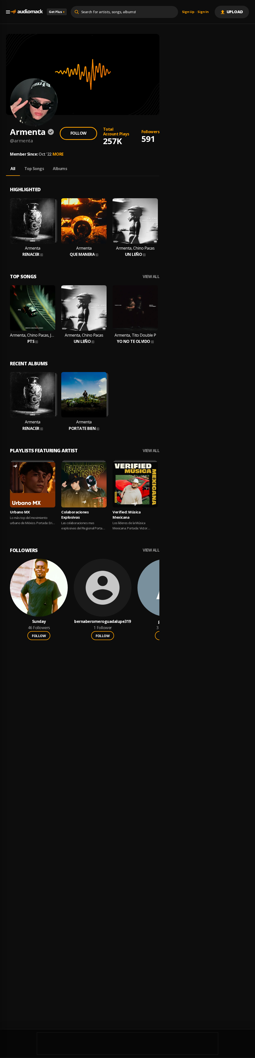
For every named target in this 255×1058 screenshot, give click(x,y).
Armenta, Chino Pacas (135, 248)
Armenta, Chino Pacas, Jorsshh (32, 335)
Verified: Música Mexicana (126, 514)
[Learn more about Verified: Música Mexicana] (135, 484)
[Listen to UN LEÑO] (135, 221)
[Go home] (26, 11)
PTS (31, 341)
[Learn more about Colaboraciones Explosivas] (84, 484)
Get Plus (57, 11)
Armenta (32, 248)
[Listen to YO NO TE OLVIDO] (135, 308)
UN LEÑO (133, 254)
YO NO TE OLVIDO (133, 341)
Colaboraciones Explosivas (75, 514)
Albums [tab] (60, 168)
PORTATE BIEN (82, 428)
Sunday (39, 621)
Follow (78, 133)
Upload (235, 11)
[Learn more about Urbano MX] (32, 484)
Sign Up (188, 12)
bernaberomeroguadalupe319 (102, 621)
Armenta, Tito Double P (135, 335)
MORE (58, 154)
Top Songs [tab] (34, 168)
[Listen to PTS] (32, 308)
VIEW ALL (151, 276)
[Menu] (8, 11)
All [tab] (12, 168)
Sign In (202, 12)
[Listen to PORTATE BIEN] (84, 394)
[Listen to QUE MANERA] (84, 221)
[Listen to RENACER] (32, 221)
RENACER (30, 254)
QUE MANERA (82, 254)
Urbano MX (20, 511)
